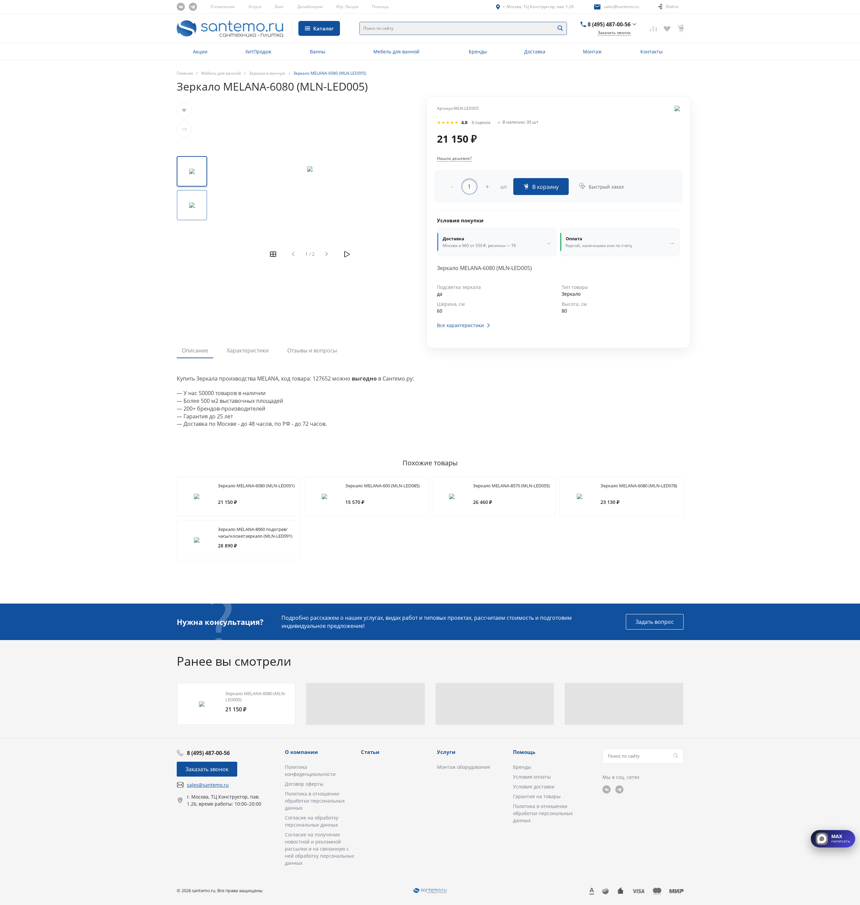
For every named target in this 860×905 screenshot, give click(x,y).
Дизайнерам (310, 6)
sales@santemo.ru (621, 6)
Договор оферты (304, 784)
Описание (195, 350)
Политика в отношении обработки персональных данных (315, 800)
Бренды (522, 767)
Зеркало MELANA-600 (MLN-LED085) (382, 486)
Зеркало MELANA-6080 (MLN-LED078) (638, 486)
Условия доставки (534, 786)
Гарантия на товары (537, 796)
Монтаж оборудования (463, 767)
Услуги (255, 6)
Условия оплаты (532, 777)
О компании (223, 6)
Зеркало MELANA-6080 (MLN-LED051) (256, 486)
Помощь (380, 6)
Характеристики (248, 350)
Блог (279, 6)
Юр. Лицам (347, 6)
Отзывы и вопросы (312, 350)
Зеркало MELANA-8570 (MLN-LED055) (511, 486)
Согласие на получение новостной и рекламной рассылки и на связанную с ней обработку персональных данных (319, 848)
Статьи (370, 752)
